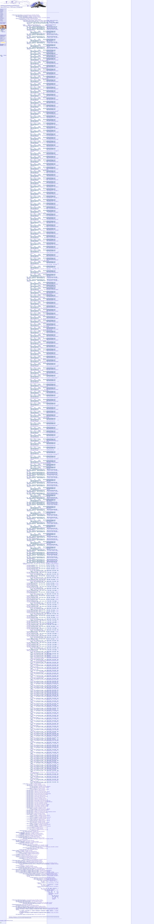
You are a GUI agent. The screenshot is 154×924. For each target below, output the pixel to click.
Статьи (1, 13)
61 (28, 917)
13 (26, 916)
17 (31, 916)
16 (30, 916)
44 (10, 917)
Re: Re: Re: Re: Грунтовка (32, 845)
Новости (1, 9)
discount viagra (46, 20)
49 (15, 917)
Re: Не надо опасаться (38, 878)
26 (41, 916)
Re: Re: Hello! (36, 31)
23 (37, 916)
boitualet (17, 865)
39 (55, 916)
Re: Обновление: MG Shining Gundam (23, 900)
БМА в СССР (2, 38)
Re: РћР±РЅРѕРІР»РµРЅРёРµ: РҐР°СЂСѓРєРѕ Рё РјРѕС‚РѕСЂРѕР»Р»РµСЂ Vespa (31, 908)
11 (24, 916)
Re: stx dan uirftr (33, 822)
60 (27, 917)
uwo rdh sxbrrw (30, 784)
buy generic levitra (23, 19)
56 (23, 917)
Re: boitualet (22, 866)
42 (58, 916)
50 (16, 917)
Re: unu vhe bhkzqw (34, 826)
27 (42, 916)
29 (44, 916)
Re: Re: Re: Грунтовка (27, 847)
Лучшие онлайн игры (20, 835)
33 (48, 916)
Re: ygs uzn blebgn (34, 824)
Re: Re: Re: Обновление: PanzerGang (30, 838)
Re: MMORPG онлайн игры (25, 833)
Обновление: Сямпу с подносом (18, 860)
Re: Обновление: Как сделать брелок (23, 867)
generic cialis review (39, 20)
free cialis (43, 563)
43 (9, 917)
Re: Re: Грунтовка (23, 844)
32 (47, 916)
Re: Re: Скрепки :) (26, 859)
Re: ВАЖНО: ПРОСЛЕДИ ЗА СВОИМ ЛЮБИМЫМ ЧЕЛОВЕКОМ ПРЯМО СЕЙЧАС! (36, 910)
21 (35, 916)
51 (17, 917)
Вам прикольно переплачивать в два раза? (31, 873)
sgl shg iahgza (29, 808)
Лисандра (2, 39)
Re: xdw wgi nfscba (34, 786)
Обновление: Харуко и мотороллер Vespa (20, 906)
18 (32, 916)
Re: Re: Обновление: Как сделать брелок (27, 868)
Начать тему (2, 23)
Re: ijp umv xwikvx (33, 815)
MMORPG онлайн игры (20, 832)
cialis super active (37, 563)
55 (22, 917)
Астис (1, 40)
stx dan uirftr (29, 821)
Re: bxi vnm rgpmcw (34, 817)
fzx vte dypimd (29, 788)
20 (34, 916)
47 (13, 917)
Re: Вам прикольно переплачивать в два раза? (36, 874)
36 (52, 916)
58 (25, 917)
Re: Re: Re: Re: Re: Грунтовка (36, 846)
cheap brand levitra (23, 830)
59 (26, 917)
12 (25, 916)
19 (33, 916)
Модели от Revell (15, 850)
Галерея (1, 14)
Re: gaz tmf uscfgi (33, 820)
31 (46, 916)
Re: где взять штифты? (20, 855)
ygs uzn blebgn (30, 823)
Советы (1, 15)
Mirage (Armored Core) (16, 904)
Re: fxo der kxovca (33, 818)
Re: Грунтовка (18, 840)
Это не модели (19, 852)
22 (36, 916)
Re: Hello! (29, 22)
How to (1, 12)
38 (54, 916)
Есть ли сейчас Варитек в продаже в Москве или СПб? (23, 869)
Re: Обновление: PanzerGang (21, 15)
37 (53, 916)
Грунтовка (14, 839)
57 (24, 917)
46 (12, 917)
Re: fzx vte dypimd (33, 789)
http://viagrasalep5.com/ (27, 25)
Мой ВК (1, 45)
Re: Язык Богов (44, 881)
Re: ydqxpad (32, 827)
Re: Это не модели (23, 853)
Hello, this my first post (20, 18)
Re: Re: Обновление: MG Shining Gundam (28, 902)
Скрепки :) (18, 856)
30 (45, 916)
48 (14, 917)
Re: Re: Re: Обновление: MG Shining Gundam (32, 903)
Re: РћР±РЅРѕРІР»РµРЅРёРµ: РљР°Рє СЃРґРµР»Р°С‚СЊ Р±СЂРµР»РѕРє (30, 863)
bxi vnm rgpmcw (30, 816)
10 (23, 916)
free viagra (48, 563)
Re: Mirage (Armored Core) (21, 905)
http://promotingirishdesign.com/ (34, 24)
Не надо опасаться (34, 877)
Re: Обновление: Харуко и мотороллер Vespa (25, 907)
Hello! (24, 20)
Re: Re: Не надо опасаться (43, 886)
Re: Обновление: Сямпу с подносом (23, 861)
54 (21, 917)
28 (43, 916)
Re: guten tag (32, 829)
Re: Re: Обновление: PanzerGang (26, 837)
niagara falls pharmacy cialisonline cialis (30, 21)
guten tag (28, 828)
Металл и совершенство (42, 882)
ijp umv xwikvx (29, 814)
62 (29, 917)
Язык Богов (40, 880)
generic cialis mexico (54, 20)
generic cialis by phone (30, 20)
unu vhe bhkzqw (30, 825)
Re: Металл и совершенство (47, 884)
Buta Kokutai (10, 920)
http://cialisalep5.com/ (37, 25)
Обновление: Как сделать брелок (18, 862)
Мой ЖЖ (1, 44)
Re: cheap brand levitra (27, 831)
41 (57, 916)
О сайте (1, 20)
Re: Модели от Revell (20, 851)
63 (30, 917)
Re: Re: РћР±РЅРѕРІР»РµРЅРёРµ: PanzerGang (28, 17)
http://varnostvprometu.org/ (50, 24)
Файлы (1, 16)
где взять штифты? (16, 854)
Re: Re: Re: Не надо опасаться (49, 888)
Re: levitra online (30, 790)
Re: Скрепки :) (22, 857)
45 (11, 917)
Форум (1, 17)
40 (56, 916)
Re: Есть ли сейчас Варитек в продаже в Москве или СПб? (27, 870)
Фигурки (1, 10)
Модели (1, 11)
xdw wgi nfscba (30, 785)
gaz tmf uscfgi (29, 819)
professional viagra (29, 563)
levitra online (25, 783)
